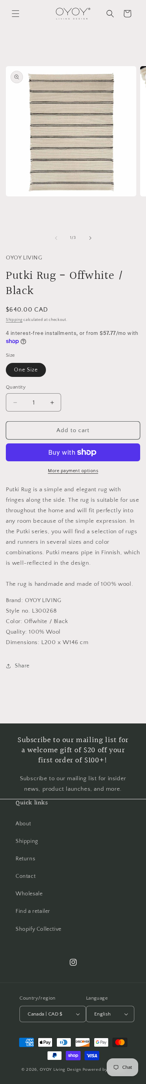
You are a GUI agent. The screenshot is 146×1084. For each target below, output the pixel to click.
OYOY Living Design (60, 1069)
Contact (25, 876)
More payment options (73, 470)
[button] (15, 13)
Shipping (14, 320)
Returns (25, 859)
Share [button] (22, 666)
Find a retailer (33, 911)
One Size (26, 370)
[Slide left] (56, 238)
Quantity (16, 387)
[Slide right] (90, 238)
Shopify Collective (39, 929)
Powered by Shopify (104, 1069)
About (23, 824)
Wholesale (29, 894)
